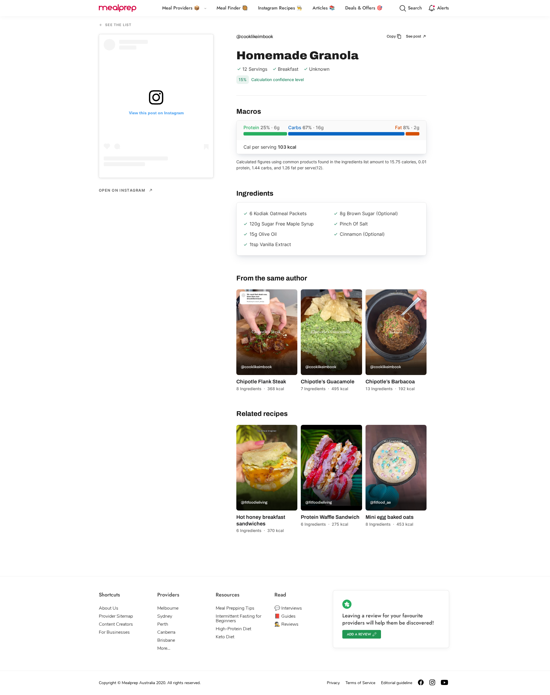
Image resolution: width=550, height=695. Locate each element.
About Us (108, 608)
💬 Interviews (288, 608)
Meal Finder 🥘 (232, 8)
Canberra (166, 632)
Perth (162, 624)
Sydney (164, 616)
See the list (118, 25)
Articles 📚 (324, 8)
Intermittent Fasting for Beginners (238, 618)
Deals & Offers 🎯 (363, 8)
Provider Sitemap (116, 616)
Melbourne (167, 608)
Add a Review (359, 634)
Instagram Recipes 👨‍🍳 (280, 8)
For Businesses (114, 632)
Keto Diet (225, 637)
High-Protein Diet (233, 629)
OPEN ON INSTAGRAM (122, 190)
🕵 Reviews (286, 624)
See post (414, 36)
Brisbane (166, 640)
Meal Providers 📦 (181, 8)
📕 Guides (285, 616)
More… (163, 648)
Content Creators (116, 624)
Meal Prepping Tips (235, 608)
